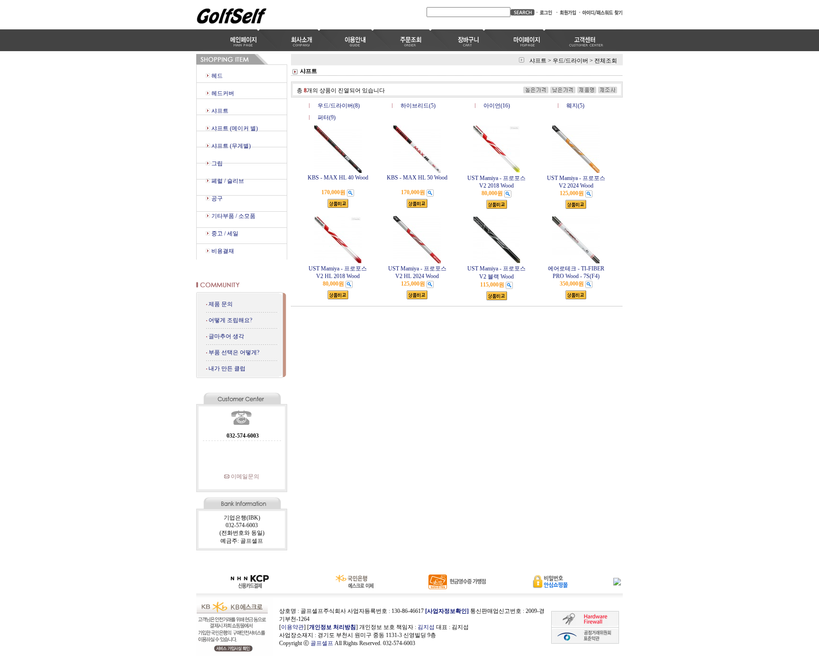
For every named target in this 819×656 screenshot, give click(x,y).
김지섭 (426, 627)
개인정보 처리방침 (332, 627)
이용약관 (292, 627)
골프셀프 (321, 643)
